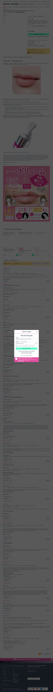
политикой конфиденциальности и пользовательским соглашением (27, 351)
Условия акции (21, 361)
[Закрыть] (37, 332)
